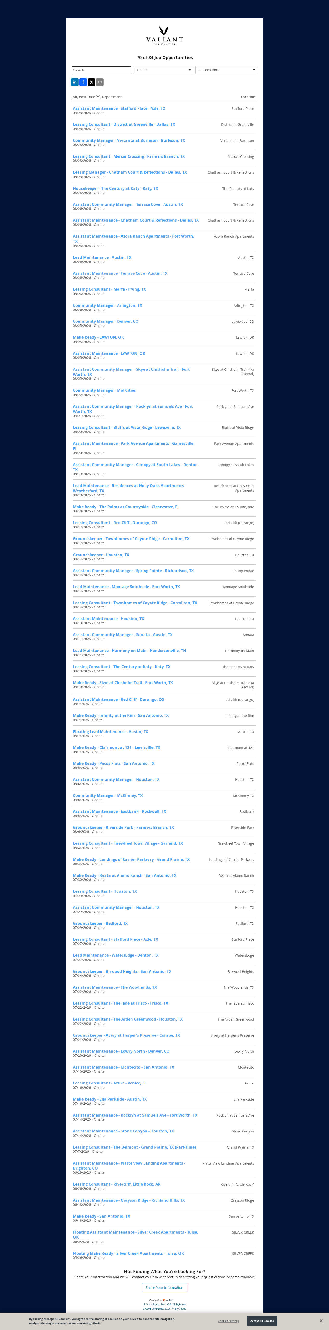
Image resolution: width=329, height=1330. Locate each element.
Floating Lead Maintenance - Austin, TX (110, 731)
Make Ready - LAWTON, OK (98, 337)
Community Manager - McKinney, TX (108, 795)
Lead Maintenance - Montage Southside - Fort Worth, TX (126, 586)
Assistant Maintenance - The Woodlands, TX (115, 987)
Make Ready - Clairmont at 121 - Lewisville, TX (116, 747)
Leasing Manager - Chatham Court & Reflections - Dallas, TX (130, 172)
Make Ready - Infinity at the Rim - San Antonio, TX (121, 715)
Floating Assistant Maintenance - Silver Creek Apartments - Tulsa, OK (135, 1234)
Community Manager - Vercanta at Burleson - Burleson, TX (129, 140)
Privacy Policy (151, 1304)
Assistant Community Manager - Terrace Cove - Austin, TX (128, 204)
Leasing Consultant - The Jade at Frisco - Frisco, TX (120, 1003)
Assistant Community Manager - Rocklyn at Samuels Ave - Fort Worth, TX (133, 409)
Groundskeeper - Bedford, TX (100, 923)
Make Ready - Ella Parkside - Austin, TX (110, 1099)
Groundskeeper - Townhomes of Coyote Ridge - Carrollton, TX (131, 538)
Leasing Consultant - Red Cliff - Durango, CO (115, 522)
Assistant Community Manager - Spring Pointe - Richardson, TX (133, 570)
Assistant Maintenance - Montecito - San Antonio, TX (123, 1067)
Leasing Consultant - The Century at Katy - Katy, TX (122, 666)
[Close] (321, 1321)
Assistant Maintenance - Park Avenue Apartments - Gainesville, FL (134, 446)
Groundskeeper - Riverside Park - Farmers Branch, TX (123, 827)
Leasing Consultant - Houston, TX (105, 891)
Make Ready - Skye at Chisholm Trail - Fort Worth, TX (123, 682)
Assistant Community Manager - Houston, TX (116, 779)
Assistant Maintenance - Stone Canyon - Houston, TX (123, 1131)
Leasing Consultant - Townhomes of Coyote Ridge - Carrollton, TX (135, 602)
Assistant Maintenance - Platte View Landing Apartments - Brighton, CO (129, 1165)
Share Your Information (164, 1287)
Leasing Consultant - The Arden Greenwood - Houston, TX (128, 1019)
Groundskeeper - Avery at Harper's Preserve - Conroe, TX (126, 1035)
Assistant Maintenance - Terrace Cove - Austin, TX (120, 273)
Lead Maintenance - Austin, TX (102, 257)
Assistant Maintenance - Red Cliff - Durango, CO (118, 699)
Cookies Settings (228, 1321)
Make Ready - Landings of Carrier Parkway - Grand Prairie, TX (131, 859)
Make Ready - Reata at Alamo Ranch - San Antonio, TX (125, 875)
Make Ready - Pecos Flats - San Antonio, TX (114, 763)
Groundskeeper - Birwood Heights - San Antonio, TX (122, 971)
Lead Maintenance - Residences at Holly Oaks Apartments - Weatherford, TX (129, 488)
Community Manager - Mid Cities (104, 390)
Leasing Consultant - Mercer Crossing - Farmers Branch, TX (129, 156)
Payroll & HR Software (173, 1304)
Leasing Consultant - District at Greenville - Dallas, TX (124, 124)
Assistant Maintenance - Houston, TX (108, 618)
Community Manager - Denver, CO (105, 321)
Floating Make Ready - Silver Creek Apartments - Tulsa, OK (128, 1253)
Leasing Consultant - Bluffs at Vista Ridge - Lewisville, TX (127, 427)
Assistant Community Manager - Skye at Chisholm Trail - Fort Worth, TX (131, 372)
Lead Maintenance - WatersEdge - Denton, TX (116, 955)
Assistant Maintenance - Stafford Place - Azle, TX (119, 108)
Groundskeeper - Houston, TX (101, 554)
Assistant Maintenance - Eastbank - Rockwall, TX (119, 811)
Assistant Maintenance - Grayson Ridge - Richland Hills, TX (129, 1200)
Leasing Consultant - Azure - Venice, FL (110, 1083)
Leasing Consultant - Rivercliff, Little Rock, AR (117, 1184)
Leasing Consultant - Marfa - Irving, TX (109, 289)
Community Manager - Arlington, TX (107, 305)
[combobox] (163, 70)
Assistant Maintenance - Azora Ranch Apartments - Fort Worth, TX (133, 238)
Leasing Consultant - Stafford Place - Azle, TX (115, 939)
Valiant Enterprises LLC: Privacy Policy (164, 1308)
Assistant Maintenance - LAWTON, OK (109, 353)
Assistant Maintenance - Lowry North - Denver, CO (121, 1051)
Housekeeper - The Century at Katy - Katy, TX (115, 188)
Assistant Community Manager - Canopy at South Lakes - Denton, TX (136, 467)
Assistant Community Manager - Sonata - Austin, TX (123, 634)
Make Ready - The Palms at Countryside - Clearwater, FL (126, 506)
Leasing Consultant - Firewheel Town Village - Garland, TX (128, 843)
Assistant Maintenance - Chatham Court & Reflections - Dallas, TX (136, 220)
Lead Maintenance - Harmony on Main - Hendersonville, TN (129, 650)
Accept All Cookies (262, 1321)
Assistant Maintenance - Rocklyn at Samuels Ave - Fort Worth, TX (135, 1115)
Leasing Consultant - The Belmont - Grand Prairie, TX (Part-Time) (134, 1147)
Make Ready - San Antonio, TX (101, 1216)
